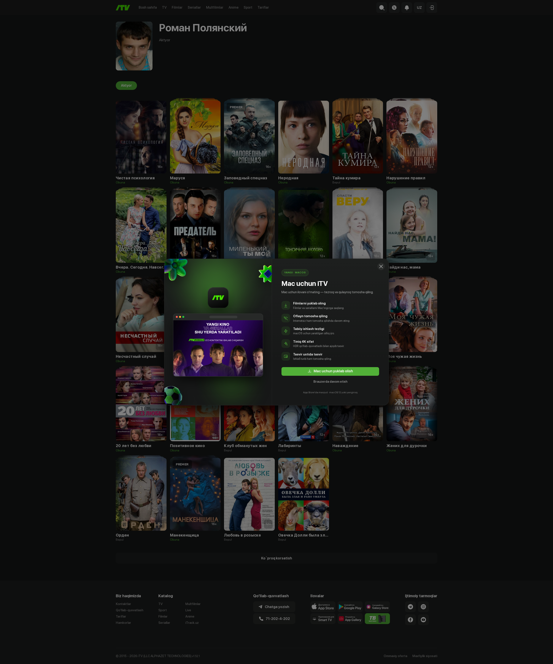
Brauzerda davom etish (330, 382)
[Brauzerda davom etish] (381, 266)
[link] (330, 371)
